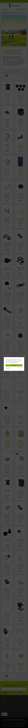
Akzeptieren (14, 365)
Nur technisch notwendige (8, 368)
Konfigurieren (20, 367)
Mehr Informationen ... (13, 362)
